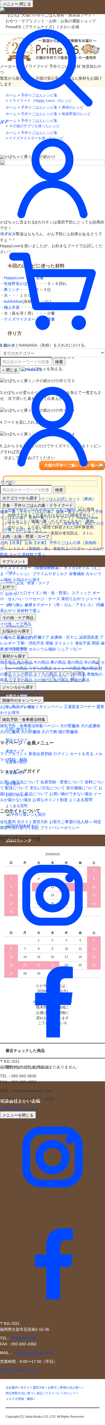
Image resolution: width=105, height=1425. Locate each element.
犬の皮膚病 (90, 726)
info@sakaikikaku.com (33, 1353)
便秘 (49, 643)
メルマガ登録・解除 (19, 1398)
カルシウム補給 (42, 649)
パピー (76, 649)
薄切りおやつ (73, 599)
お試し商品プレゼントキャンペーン (31, 706)
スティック (81, 593)
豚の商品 (58, 662)
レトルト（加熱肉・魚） (30, 548)
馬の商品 (24, 662)
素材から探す (14, 656)
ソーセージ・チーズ (42, 599)
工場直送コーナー (79, 706)
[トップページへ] (10, 10)
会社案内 (8, 821)
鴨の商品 (89, 668)
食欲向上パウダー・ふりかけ (78, 548)
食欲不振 (83, 643)
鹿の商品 (75, 662)
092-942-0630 (23, 1338)
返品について (36, 794)
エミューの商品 (67, 668)
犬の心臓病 (10, 731)
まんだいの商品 (72, 674)
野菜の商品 (80, 680)
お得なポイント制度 (50, 799)
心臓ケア (8, 637)
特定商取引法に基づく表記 (24, 1393)
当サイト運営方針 (32, 821)
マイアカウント (13, 753)
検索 (59, 361)
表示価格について (81, 788)
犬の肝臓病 (30, 731)
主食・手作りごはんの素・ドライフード (37, 505)
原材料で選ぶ (33, 554)
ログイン (61, 753)
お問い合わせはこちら (19, 1108)
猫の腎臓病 (68, 731)
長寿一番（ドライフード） (52, 517)
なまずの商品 (20, 680)
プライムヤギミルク (50, 573)
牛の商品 (41, 662)
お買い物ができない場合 (70, 794)
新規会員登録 (40, 753)
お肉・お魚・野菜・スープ (25, 536)
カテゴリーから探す (20, 498)
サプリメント (14, 561)
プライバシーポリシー (60, 827)
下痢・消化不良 (30, 643)
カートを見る (82, 753)
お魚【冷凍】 (36, 542)
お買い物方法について (19, 782)
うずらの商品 (40, 668)
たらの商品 (22, 674)
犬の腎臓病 (70, 726)
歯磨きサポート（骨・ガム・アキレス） (60, 604)
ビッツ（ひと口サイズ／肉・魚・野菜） (35, 593)
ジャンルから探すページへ (23, 693)
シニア (63, 649)
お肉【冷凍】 (12, 542)
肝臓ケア (41, 637)
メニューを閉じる (18, 1115)
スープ (15, 554)
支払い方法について (47, 788)
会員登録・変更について (61, 782)
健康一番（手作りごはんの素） (27, 511)
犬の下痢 (49, 731)
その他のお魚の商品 (51, 680)
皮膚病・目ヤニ (64, 637)
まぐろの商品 (45, 674)
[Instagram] (52, 946)
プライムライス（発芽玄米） (57, 523)
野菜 (4, 554)
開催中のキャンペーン (21, 700)
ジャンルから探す (18, 687)
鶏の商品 (8, 662)
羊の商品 (92, 662)
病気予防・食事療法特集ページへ (29, 726)
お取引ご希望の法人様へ (70, 821)
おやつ (8, 586)
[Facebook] (52, 1052)
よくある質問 (80, 799)
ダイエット (64, 643)
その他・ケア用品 (18, 617)
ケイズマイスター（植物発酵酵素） (31, 567)
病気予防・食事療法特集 (23, 719)
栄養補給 (77, 573)
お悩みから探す (26, 579)
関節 (96, 643)
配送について (17, 788)
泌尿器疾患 (89, 637)
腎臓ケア (24, 637)
